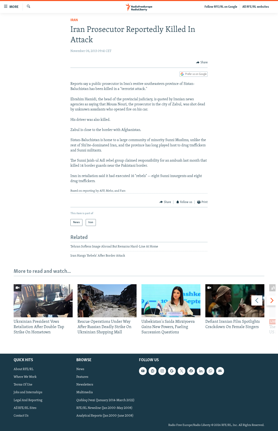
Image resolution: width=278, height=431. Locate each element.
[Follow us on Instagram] (162, 371)
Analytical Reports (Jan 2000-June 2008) (105, 415)
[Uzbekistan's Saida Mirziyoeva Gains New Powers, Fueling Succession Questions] (170, 300)
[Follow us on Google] (172, 371)
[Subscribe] (220, 371)
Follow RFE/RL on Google (221, 7)
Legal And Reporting (28, 400)
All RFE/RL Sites (25, 407)
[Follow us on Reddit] (152, 371)
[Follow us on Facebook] (191, 371)
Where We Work (25, 377)
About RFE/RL (24, 369)
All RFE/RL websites (255, 7)
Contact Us (21, 415)
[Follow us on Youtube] (143, 371)
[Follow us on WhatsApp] (210, 371)
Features (82, 377)
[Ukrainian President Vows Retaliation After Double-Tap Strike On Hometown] (43, 300)
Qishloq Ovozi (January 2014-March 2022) (105, 400)
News (80, 369)
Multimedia (84, 392)
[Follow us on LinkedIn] (201, 371)
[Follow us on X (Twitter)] (181, 371)
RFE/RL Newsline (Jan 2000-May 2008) (104, 407)
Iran (74, 20)
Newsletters (84, 384)
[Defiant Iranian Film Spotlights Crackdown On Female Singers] (234, 300)
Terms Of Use (23, 384)
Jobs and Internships (28, 392)
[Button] (202, 62)
